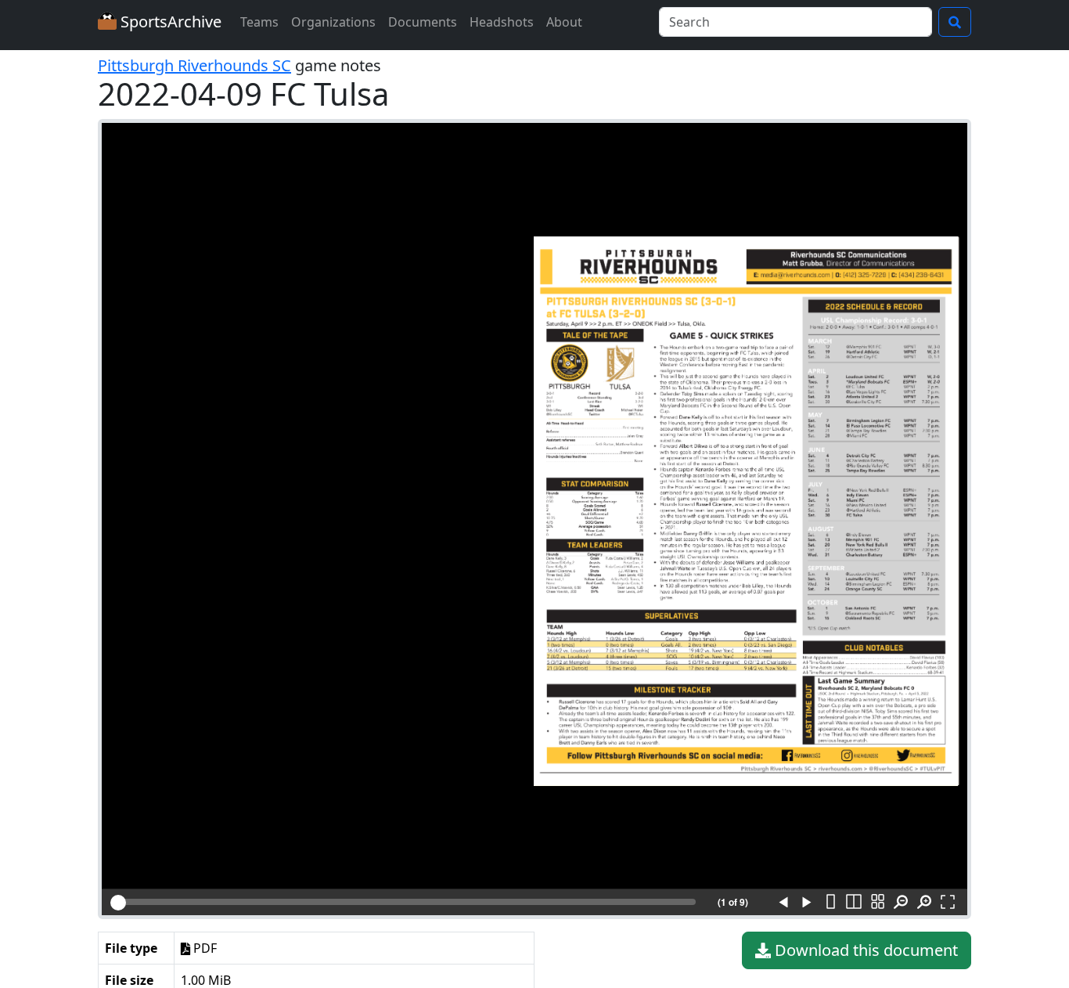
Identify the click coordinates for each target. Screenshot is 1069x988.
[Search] (954, 22)
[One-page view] (830, 902)
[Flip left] (783, 902)
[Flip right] (807, 902)
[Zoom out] (900, 902)
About (564, 22)
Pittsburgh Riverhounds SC (194, 65)
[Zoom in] (924, 902)
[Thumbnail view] (877, 902)
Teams (259, 22)
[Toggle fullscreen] (947, 902)
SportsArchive (169, 21)
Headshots (502, 22)
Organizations (333, 22)
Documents (422, 22)
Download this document (864, 950)
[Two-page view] (854, 902)
